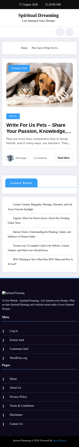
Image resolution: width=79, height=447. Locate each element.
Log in (14, 331)
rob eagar (21, 158)
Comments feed (19, 348)
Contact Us (16, 423)
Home (13, 378)
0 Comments (40, 158)
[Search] (60, 32)
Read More (64, 158)
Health (13, 116)
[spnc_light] (69, 32)
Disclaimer (16, 414)
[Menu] (7, 31)
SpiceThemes (59, 440)
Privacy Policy (18, 396)
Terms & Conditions (22, 405)
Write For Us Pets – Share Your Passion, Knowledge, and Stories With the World (37, 129)
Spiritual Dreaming (38, 15)
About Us (15, 387)
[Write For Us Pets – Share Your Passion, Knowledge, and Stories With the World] (39, 84)
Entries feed (17, 340)
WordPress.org (18, 358)
